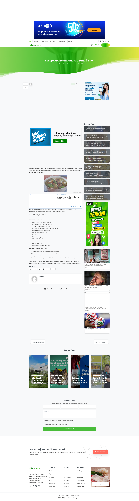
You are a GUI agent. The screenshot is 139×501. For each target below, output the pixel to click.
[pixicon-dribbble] (39, 486)
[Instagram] (105, 41)
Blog (60, 64)
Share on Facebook (51, 288)
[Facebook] (100, 41)
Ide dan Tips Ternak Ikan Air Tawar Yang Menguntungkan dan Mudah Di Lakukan (58, 379)
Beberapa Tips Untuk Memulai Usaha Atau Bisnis (80, 380)
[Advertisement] (69, 10)
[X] (103, 41)
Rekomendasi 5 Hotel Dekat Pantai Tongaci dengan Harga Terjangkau (37, 379)
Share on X (64, 288)
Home (55, 64)
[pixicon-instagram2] (36, 486)
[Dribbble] (108, 41)
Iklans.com (45, 41)
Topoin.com (36, 41)
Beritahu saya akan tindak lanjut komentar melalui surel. (58, 420)
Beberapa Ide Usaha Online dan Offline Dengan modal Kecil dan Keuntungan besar (100, 379)
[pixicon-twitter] (33, 486)
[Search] (98, 45)
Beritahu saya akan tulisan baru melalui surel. (56, 424)
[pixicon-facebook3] (30, 486)
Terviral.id (52, 41)
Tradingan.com (62, 41)
